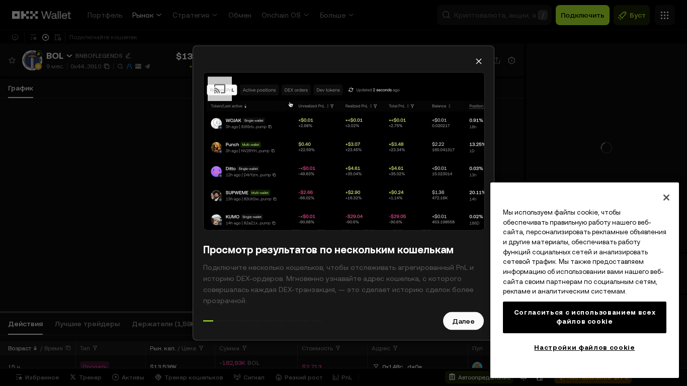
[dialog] (343, 193)
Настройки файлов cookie (584, 347)
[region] (584, 280)
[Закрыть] (666, 197)
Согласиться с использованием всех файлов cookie (585, 317)
